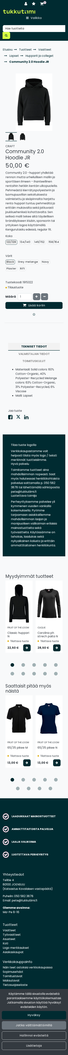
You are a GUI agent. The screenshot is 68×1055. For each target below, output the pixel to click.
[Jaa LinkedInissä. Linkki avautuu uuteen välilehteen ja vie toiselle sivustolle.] (27, 418)
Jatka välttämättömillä (34, 1025)
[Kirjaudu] (26, 3)
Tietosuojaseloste (15, 985)
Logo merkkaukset (16, 948)
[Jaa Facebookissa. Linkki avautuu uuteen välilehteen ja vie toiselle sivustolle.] (12, 418)
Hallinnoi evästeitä (34, 1035)
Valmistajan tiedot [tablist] (34, 354)
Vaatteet (9, 930)
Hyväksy (34, 1015)
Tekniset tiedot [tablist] (34, 346)
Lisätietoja (34, 1046)
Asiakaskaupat (13, 952)
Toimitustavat (12, 976)
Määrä (10, 297)
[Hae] (6, 35)
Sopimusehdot (13, 972)
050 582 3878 (23, 896)
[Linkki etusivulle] (19, 11)
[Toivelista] (34, 3)
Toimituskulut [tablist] (34, 361)
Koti (5, 943)
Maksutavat (11, 980)
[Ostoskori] (42, 3)
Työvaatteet (12, 935)
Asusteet (9, 939)
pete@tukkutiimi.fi (24, 900)
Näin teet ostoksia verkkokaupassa (27, 967)
